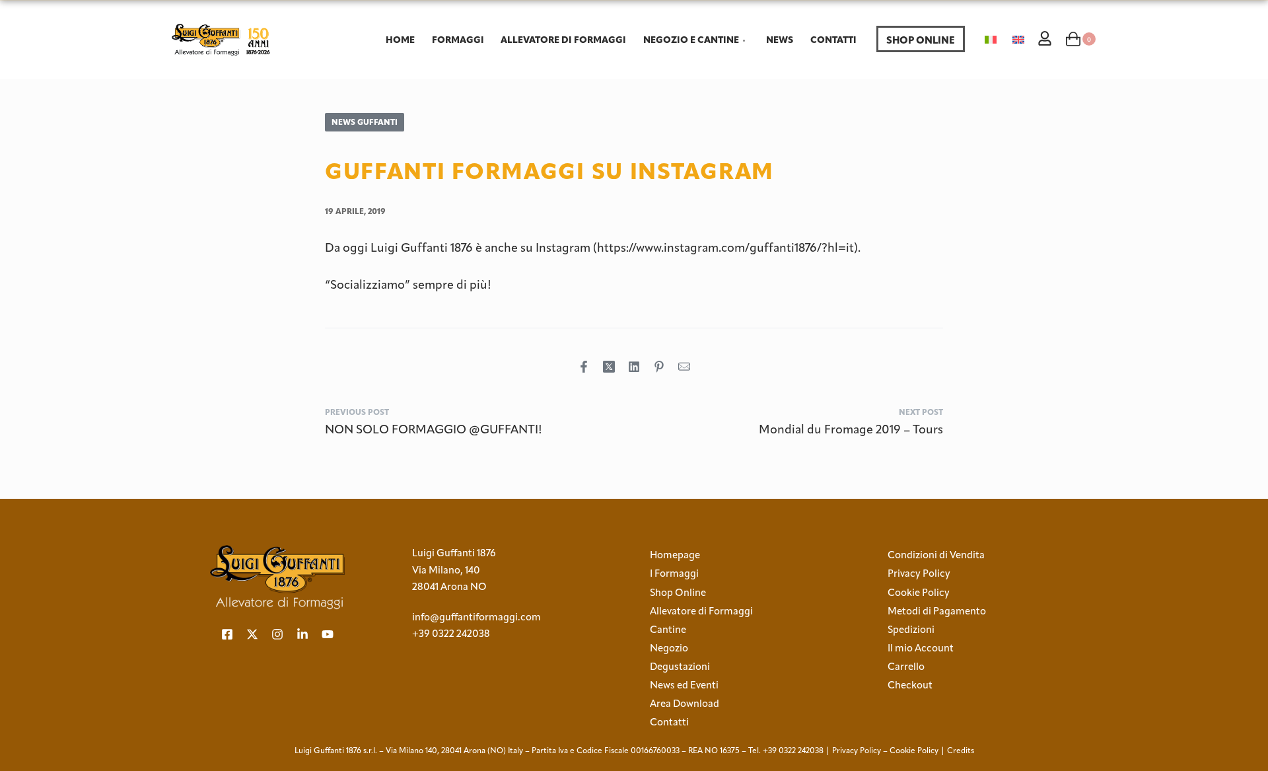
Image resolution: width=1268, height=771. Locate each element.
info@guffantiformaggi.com (476, 617)
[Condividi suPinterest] (659, 367)
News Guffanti (365, 122)
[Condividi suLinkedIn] (634, 367)
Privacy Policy (856, 750)
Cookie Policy (914, 750)
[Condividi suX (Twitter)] (609, 367)
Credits (960, 750)
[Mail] (684, 367)
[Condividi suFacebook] (584, 367)
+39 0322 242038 (451, 634)
